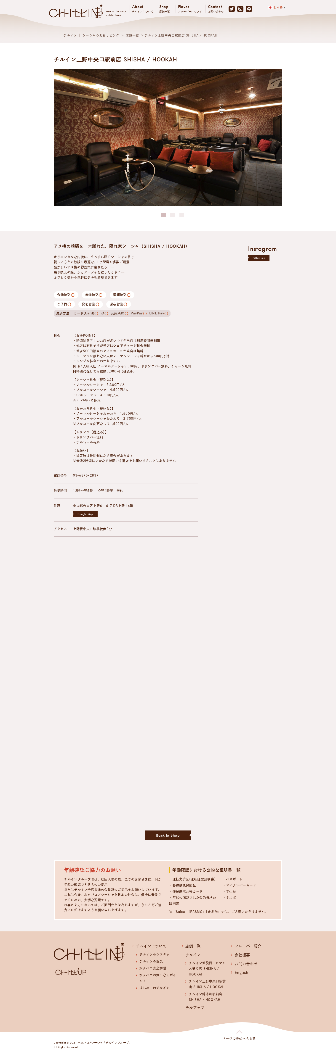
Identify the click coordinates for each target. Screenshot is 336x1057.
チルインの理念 (151, 961)
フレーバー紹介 (248, 946)
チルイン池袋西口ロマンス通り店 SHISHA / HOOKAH (207, 968)
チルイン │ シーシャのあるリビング (91, 35)
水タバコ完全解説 (152, 968)
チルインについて (151, 946)
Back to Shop (168, 835)
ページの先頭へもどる (239, 1038)
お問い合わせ (246, 964)
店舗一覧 (132, 35)
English (241, 972)
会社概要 (242, 955)
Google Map (85, 514)
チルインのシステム (154, 954)
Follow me (259, 258)
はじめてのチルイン (154, 987)
